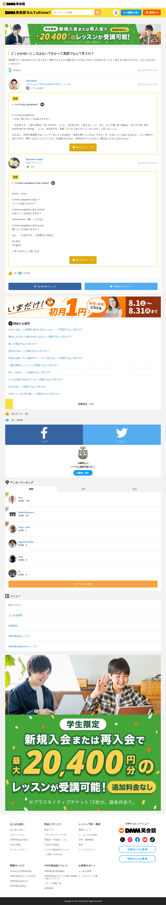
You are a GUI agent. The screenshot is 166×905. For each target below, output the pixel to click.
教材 (81, 844)
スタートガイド (17, 834)
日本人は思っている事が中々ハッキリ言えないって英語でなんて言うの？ (45, 358)
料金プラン (49, 829)
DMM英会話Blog (18, 885)
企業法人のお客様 (137, 849)
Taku (20, 556)
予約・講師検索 (86, 839)
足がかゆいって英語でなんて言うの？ (27, 386)
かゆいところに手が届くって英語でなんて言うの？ (34, 393)
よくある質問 (15, 615)
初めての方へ (15, 604)
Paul (20, 497)
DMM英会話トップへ (19, 636)
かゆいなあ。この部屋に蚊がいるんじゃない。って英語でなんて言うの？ (45, 329)
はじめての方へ (17, 829)
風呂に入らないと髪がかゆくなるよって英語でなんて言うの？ (40, 336)
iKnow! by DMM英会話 (21, 871)
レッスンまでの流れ (88, 834)
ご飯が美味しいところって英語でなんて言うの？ (33, 365)
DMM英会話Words (19, 881)
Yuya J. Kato (24, 527)
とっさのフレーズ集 (88, 875)
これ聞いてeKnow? (53, 854)
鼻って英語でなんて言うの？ (23, 343)
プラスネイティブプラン (56, 834)
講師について (85, 829)
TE (19, 571)
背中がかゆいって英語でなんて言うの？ (28, 350)
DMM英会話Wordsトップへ (22, 646)
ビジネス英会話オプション (57, 849)
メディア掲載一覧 (52, 883)
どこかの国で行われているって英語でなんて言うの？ (35, 379)
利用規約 (13, 625)
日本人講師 (15, 844)
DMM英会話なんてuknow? (23, 875)
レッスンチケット (87, 849)
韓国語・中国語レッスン (56, 839)
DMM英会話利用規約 (54, 871)
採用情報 (48, 888)
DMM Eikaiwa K (26, 512)
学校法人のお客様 (137, 858)
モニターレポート (18, 849)
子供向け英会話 (51, 844)
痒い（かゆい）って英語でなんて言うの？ (30, 372)
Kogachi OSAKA (26, 541)
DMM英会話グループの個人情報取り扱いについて (60, 877)
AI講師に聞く (133, 12)
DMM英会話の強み (19, 839)
